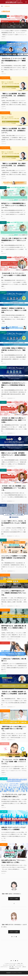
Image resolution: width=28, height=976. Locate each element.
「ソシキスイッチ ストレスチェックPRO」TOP (13, 963)
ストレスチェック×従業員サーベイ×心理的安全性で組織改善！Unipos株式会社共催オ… (13, 558)
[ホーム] (1, 6)
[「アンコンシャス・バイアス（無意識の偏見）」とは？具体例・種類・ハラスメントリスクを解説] (14, 749)
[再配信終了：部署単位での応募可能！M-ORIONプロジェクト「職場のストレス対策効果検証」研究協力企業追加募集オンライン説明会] (14, 298)
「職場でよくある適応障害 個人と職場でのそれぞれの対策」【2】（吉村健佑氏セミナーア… (13, 130)
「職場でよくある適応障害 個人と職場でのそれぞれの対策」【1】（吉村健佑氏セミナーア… (13, 165)
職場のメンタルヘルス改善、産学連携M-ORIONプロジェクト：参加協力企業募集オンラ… (13, 455)
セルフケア (4, 844)
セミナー (3, 16)
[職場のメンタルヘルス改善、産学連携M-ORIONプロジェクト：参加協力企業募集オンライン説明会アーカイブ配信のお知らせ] (14, 443)
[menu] (26, 2)
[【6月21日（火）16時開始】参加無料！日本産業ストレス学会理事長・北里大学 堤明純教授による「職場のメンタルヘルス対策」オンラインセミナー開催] (14, 681)
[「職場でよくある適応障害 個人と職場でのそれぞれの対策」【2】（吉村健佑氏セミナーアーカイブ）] (14, 118)
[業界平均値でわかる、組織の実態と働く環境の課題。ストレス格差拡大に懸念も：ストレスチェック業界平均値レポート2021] (14, 616)
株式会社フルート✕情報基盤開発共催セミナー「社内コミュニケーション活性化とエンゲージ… (13, 205)
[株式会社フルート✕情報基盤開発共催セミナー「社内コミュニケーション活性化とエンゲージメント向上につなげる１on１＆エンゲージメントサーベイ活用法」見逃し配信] (14, 193)
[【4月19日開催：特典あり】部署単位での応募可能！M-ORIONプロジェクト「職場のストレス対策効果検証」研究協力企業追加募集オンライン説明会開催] (14, 338)
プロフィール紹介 (14, 898)
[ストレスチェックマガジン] (14, 1)
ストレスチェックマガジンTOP (9, 965)
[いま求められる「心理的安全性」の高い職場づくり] (14, 649)
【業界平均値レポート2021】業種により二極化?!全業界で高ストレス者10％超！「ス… (13, 728)
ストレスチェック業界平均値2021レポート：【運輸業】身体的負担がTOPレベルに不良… (13, 593)
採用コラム (17, 536)
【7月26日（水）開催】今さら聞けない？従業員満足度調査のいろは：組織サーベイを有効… (13, 420)
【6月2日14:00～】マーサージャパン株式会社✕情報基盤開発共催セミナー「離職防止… (13, 60)
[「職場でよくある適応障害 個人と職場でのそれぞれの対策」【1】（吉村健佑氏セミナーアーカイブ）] (14, 153)
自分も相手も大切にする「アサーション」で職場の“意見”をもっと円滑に (13, 861)
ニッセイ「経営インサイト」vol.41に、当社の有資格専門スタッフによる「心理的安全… (13, 523)
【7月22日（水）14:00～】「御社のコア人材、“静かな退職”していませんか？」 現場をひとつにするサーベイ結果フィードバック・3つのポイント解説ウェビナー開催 (13, 25)
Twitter (11, 960)
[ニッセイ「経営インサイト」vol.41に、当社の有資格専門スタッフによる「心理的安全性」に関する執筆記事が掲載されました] (14, 511)
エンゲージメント (5, 642)
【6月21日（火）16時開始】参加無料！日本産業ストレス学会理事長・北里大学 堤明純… (13, 693)
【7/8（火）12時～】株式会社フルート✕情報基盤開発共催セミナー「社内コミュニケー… (13, 240)
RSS (17, 960)
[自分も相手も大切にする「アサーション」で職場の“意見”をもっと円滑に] (14, 850)
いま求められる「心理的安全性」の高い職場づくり (13, 660)
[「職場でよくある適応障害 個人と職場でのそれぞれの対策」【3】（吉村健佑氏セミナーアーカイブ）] (14, 83)
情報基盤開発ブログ (11, 398)
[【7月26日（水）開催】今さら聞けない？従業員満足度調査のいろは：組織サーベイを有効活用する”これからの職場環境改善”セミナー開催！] (14, 408)
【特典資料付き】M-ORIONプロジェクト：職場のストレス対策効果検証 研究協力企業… (14, 385)
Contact (15, 960)
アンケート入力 (18, 966)
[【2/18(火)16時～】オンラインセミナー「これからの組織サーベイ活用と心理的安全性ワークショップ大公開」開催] (14, 263)
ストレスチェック (5, 77)
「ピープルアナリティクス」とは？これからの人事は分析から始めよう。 (13, 795)
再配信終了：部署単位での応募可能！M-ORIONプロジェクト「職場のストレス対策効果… (13, 310)
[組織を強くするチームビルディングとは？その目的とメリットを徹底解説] (14, 817)
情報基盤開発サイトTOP (14, 968)
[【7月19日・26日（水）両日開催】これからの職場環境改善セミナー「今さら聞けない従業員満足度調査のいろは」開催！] (14, 476)
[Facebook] (14, 902)
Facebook (13, 960)
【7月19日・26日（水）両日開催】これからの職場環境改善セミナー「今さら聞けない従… (13, 488)
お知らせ (3, 505)
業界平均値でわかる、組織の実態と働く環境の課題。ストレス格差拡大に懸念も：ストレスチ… (13, 628)
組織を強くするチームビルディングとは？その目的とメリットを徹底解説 (13, 828)
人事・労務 (4, 778)
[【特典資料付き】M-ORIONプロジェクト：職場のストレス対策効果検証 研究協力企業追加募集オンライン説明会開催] (14, 373)
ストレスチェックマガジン (16, 972)
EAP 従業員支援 (5, 743)
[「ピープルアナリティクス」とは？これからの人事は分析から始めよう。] (14, 784)
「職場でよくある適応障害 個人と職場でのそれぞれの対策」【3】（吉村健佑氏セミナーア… (13, 95)
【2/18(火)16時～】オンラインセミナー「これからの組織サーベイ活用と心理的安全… (13, 275)
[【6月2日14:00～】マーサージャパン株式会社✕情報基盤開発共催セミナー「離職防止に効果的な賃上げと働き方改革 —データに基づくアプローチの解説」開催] (14, 48)
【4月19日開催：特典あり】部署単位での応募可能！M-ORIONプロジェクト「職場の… (13, 350)
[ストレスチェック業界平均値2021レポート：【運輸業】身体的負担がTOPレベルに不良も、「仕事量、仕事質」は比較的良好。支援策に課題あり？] (14, 581)
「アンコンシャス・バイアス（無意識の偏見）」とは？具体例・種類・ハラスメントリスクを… (13, 761)
